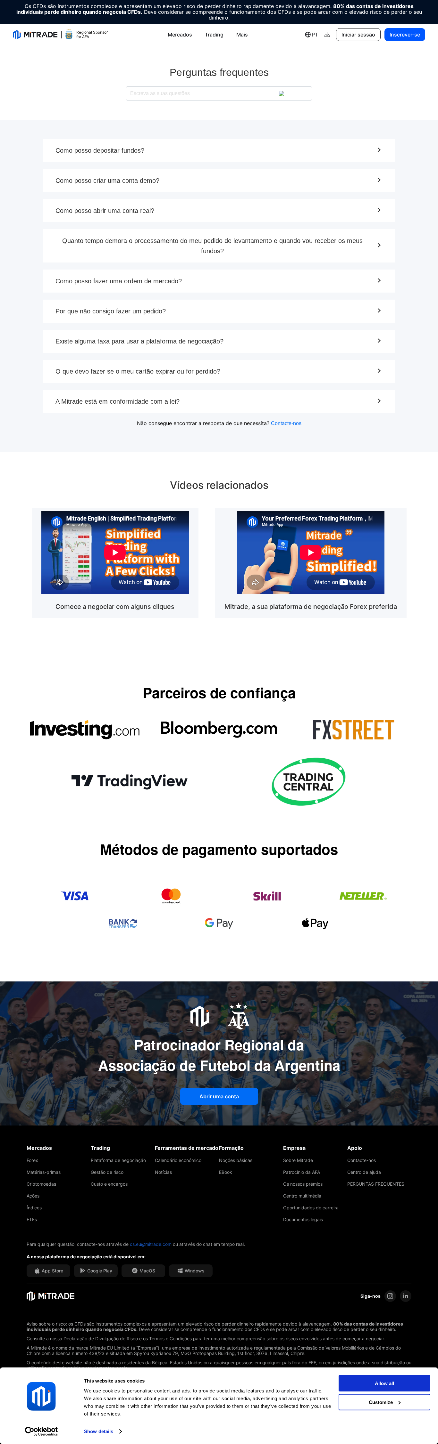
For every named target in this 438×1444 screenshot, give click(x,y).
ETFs (32, 1219)
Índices (34, 1207)
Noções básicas (235, 1160)
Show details (98, 1431)
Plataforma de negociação (118, 1160)
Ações (33, 1195)
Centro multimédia (302, 1195)
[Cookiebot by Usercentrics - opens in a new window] (41, 1431)
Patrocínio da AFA (301, 1172)
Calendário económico (178, 1160)
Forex (32, 1160)
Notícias (163, 1172)
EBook (225, 1172)
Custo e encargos (109, 1184)
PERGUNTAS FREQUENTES (375, 1184)
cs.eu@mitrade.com (151, 1244)
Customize (381, 1402)
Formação (231, 1148)
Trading (214, 34)
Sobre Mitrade (298, 1160)
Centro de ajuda (364, 1172)
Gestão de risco (107, 1172)
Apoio (354, 1148)
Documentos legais (303, 1219)
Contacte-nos (286, 423)
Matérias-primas (44, 1172)
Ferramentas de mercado (186, 1148)
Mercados (180, 34)
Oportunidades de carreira (311, 1207)
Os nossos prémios (303, 1184)
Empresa (294, 1148)
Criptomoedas (41, 1184)
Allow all (384, 1383)
